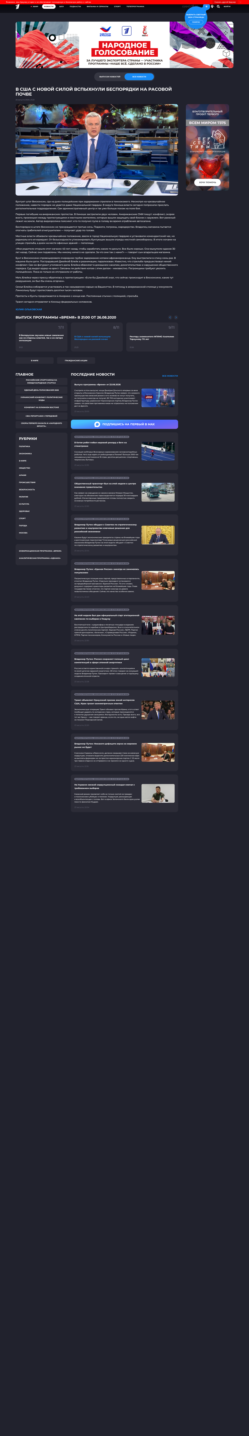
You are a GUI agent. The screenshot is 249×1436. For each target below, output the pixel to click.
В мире (34, 360)
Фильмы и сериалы (97, 6)
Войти (227, 6)
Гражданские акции (76, 360)
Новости (49, 6)
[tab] (109, 76)
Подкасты (75, 6)
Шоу (61, 6)
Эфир (35, 6)
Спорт (117, 6)
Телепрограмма (135, 6)
